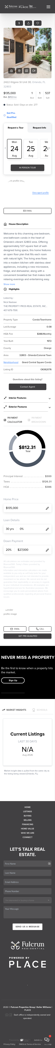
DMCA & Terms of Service (30, 1044)
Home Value (27, 828)
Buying (27, 816)
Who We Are (27, 833)
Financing (27, 824)
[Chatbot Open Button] (46, 1039)
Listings (27, 811)
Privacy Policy (9, 1044)
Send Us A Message (28, 926)
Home (27, 807)
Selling (28, 820)
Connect (27, 837)
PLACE (27, 1010)
